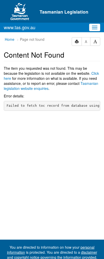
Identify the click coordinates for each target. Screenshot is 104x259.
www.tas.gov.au (19, 27)
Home (9, 39)
